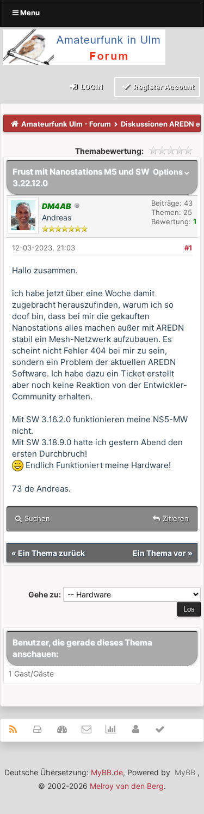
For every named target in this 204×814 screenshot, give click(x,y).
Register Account (163, 86)
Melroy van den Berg (127, 786)
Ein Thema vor (159, 553)
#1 (188, 247)
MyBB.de (107, 772)
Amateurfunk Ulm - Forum (66, 123)
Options (168, 171)
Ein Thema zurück (51, 553)
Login (91, 86)
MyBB (185, 772)
